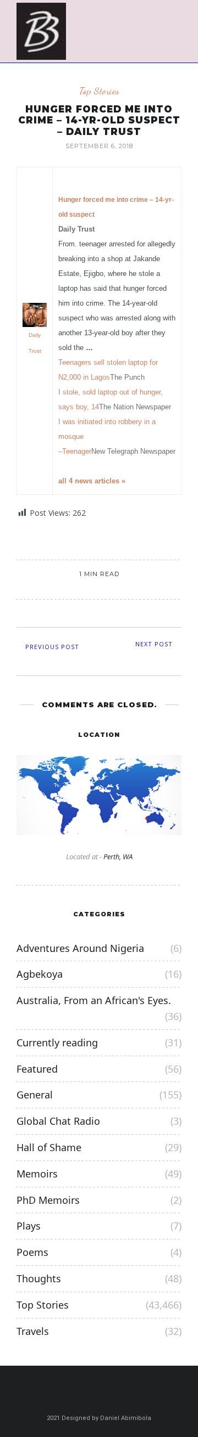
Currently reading (57, 1042)
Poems (32, 1252)
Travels (32, 1331)
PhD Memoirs (48, 1200)
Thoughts (38, 1278)
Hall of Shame (48, 1147)
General (34, 1094)
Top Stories (99, 91)
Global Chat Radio (58, 1121)
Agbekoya (39, 973)
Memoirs (37, 1173)
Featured (37, 1068)
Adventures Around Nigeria (80, 948)
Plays (28, 1225)
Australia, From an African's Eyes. (93, 1000)
